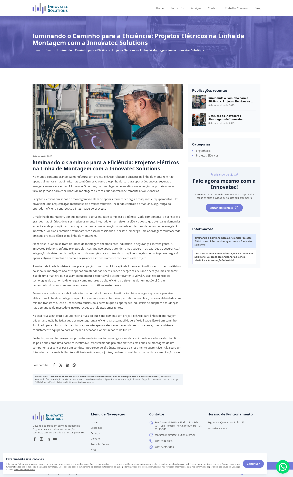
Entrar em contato (221, 208)
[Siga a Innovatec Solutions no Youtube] (55, 439)
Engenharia (203, 151)
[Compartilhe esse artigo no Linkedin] (67, 365)
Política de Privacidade (24, 469)
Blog (48, 50)
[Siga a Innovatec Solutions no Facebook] (35, 439)
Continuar (253, 464)
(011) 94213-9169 (164, 447)
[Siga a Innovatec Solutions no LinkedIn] (48, 439)
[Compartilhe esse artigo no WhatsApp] (74, 365)
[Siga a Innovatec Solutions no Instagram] (41, 439)
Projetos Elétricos (207, 155)
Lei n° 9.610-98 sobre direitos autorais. (75, 382)
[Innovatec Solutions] (50, 8)
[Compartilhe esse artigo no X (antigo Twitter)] (61, 365)
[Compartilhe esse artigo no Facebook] (54, 365)
